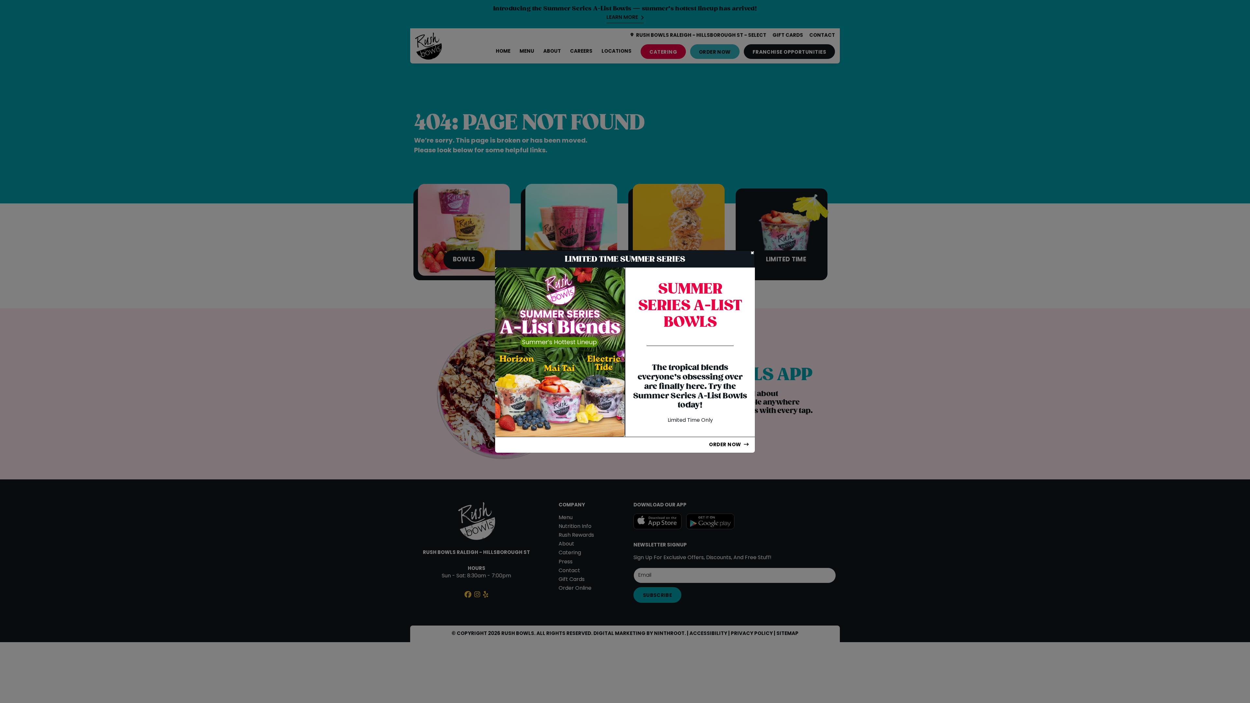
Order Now (725, 445)
